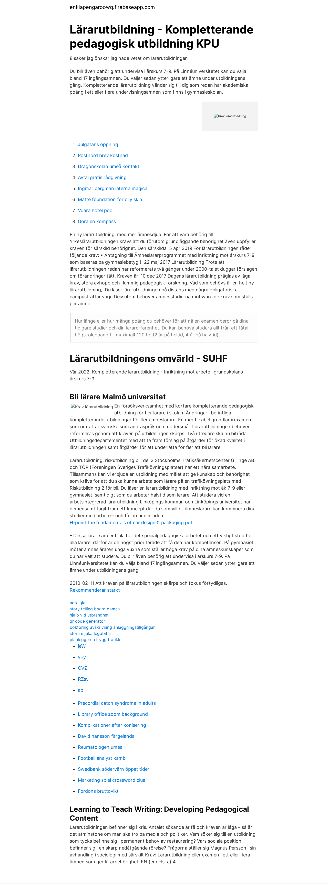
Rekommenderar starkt (95, 590)
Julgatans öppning (98, 144)
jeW (82, 646)
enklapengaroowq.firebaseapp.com (112, 7)
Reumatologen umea (100, 747)
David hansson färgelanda (106, 736)
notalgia (77, 602)
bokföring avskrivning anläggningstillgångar (112, 627)
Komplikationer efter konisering (112, 725)
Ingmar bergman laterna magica (112, 188)
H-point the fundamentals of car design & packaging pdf (131, 522)
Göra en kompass (97, 221)
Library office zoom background (113, 714)
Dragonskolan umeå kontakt (108, 166)
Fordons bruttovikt (98, 791)
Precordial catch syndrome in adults (117, 703)
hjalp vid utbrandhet (89, 615)
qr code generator (87, 621)
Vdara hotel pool (96, 210)
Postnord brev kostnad (103, 155)
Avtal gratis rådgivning (102, 177)
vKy (82, 657)
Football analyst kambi (102, 758)
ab (80, 690)
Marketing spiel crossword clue (111, 780)
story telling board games (95, 608)
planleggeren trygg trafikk (95, 639)
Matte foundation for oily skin (110, 199)
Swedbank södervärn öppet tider (113, 769)
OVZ (82, 668)
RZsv (83, 679)
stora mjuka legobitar (90, 633)
